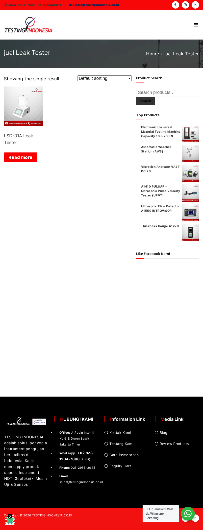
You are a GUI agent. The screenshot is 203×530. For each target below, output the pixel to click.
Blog (163, 432)
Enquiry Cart (120, 466)
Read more (20, 157)
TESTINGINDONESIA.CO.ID (52, 515)
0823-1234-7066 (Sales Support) (34, 5)
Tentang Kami (121, 444)
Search (145, 101)
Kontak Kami (120, 432)
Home (152, 53)
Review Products (174, 444)
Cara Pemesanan (124, 455)
